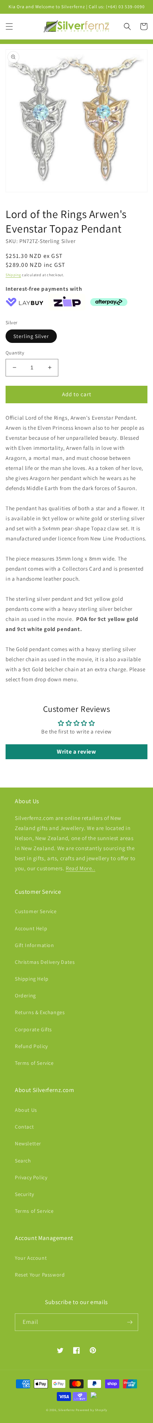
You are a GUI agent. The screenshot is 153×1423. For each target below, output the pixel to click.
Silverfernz (66, 1410)
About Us (26, 1110)
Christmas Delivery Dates (45, 962)
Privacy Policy (31, 1177)
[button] (9, 26)
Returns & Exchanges (40, 1012)
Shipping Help (32, 978)
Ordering (25, 995)
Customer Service (36, 911)
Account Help (31, 928)
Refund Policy (31, 1046)
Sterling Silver (31, 336)
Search (23, 1160)
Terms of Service (34, 1063)
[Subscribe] (129, 1322)
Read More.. (80, 868)
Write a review (76, 751)
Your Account (31, 1258)
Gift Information (34, 945)
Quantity (15, 353)
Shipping (13, 274)
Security (24, 1194)
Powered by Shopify (91, 1410)
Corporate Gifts (33, 1029)
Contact (24, 1126)
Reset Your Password (40, 1274)
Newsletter (28, 1143)
